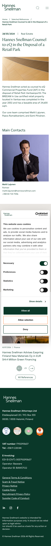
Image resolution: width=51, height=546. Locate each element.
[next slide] (32, 368)
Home (4, 19)
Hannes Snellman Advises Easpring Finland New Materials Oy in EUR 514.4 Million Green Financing (22, 356)
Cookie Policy (9, 490)
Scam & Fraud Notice (13, 481)
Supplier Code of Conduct (15, 498)
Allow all (25, 310)
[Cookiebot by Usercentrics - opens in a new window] (36, 214)
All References (25, 377)
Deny (25, 329)
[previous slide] (19, 368)
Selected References (20, 19)
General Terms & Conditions (17, 477)
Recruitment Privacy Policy (16, 494)
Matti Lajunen (9, 184)
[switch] (44, 271)
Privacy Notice (9, 485)
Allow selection (25, 320)
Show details (35, 301)
